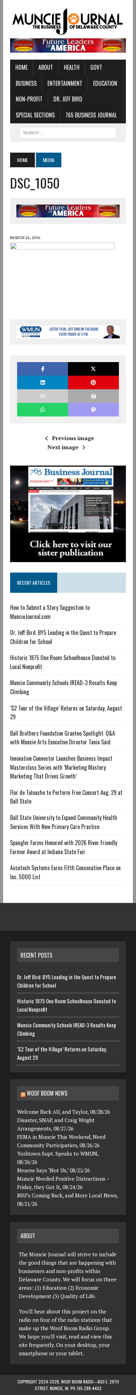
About (45, 67)
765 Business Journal (91, 115)
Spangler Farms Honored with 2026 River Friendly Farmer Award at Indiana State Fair (63, 847)
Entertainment (64, 83)
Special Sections (35, 115)
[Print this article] (93, 396)
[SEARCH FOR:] (68, 132)
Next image (62, 447)
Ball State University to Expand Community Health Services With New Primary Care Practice (63, 822)
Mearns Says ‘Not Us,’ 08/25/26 (53, 1170)
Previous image (73, 438)
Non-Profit (29, 99)
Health (72, 67)
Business (26, 83)
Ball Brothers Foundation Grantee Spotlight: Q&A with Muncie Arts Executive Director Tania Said (62, 737)
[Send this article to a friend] (42, 396)
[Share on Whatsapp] (42, 409)
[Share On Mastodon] (93, 409)
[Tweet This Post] (93, 369)
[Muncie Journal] (68, 21)
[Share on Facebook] (42, 369)
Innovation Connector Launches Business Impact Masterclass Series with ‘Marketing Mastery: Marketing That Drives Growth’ (61, 767)
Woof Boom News (47, 1093)
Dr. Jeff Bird (67, 99)
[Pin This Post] (93, 382)
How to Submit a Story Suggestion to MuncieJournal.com (50, 612)
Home (21, 67)
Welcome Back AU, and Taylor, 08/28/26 (63, 1111)
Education (105, 83)
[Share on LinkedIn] (42, 382)
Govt (96, 67)
